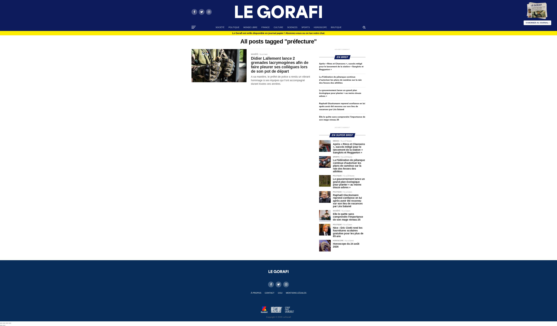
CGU (280, 293)
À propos (256, 293)
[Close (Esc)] (1, 323)
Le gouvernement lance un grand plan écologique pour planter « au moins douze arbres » (340, 93)
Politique (233, 27)
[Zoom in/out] (10, 323)
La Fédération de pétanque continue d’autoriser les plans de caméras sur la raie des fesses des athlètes (340, 80)
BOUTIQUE (336, 27)
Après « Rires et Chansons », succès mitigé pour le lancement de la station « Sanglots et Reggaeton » (341, 66)
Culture (278, 27)
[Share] (4, 323)
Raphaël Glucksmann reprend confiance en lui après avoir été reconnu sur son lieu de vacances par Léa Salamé (342, 106)
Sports (305, 27)
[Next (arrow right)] (4, 325)
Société (220, 27)
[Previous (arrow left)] (1, 325)
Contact (269, 293)
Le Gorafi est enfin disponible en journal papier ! (278, 33)
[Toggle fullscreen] (7, 323)
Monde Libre (250, 27)
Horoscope (320, 27)
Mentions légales (296, 293)
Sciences (292, 27)
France (265, 27)
